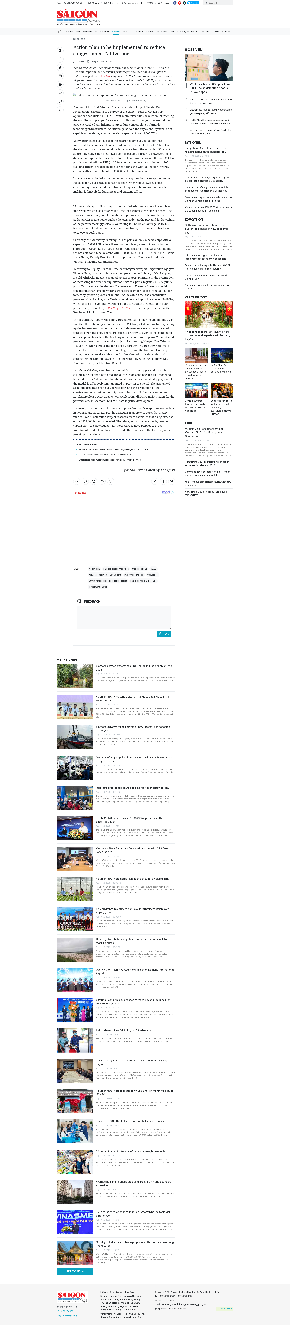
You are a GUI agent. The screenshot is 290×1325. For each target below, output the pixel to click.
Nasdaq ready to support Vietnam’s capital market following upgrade (132, 1062)
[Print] (60, 84)
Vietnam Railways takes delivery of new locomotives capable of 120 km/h (134, 728)
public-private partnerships (143, 581)
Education (138, 31)
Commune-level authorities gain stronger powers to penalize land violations (207, 473)
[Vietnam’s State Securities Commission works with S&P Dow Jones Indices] (75, 859)
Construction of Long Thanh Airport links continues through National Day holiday (207, 189)
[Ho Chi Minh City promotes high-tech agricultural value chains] (75, 889)
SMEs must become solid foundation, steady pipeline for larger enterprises (133, 1213)
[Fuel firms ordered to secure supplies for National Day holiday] (75, 798)
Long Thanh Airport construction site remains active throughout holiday (207, 150)
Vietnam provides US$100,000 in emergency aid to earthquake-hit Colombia (208, 209)
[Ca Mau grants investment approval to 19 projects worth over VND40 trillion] (75, 919)
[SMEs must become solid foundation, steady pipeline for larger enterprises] (75, 1222)
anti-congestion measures (116, 568)
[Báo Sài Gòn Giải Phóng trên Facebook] (175, 3)
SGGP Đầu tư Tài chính (132, 3)
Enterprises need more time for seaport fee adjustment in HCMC (110, 459)
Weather (226, 31)
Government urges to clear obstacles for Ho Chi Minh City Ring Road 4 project (208, 199)
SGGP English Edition (78, 17)
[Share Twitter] (60, 67)
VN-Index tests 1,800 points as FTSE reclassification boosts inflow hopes (210, 88)
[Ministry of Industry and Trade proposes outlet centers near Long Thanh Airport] (75, 1253)
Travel (216, 31)
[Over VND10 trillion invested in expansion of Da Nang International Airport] (75, 980)
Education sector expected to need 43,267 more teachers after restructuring (207, 267)
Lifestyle (205, 31)
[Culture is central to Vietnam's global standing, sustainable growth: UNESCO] (222, 390)
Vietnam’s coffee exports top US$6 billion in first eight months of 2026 (135, 667)
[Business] (60, 109)
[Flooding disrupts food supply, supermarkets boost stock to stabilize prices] (75, 950)
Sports (149, 31)
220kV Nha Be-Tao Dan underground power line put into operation (211, 101)
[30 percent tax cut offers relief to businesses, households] (75, 1162)
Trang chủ (60, 31)
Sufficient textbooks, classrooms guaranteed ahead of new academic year (206, 229)
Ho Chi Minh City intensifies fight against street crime (206, 493)
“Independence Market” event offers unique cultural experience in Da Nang (207, 335)
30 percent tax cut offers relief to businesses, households (130, 1151)
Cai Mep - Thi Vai (119, 308)
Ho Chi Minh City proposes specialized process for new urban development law (210, 121)
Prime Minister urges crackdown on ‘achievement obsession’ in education (205, 257)
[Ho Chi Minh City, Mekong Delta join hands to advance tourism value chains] (75, 707)
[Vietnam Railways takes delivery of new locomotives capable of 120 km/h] (75, 737)
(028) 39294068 (65, 1311)
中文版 (150, 3)
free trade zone (139, 568)
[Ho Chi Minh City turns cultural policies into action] (222, 355)
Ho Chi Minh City (84, 31)
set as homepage (225, 1309)
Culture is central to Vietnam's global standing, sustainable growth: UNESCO (221, 407)
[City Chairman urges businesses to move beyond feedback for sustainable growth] (75, 1010)
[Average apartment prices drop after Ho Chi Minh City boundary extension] (75, 1192)
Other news (67, 660)
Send (166, 633)
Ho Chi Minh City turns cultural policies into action (221, 368)
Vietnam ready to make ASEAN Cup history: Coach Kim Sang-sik (211, 132)
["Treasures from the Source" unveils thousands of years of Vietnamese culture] (196, 355)
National (69, 31)
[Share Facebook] (60, 59)
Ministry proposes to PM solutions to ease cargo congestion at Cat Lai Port (115, 449)
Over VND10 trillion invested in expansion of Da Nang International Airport (135, 971)
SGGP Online (93, 3)
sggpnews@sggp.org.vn (68, 1315)
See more (73, 1271)
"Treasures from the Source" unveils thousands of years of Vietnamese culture (196, 372)
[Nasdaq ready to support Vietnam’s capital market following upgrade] (75, 1071)
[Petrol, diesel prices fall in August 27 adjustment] (75, 1040)
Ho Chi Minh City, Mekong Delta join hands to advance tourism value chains (132, 698)
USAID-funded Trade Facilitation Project (108, 581)
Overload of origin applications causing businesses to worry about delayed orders (135, 759)
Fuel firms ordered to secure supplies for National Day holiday (132, 787)
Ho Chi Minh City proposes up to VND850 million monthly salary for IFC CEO (135, 1092)
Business (116, 31)
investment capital (98, 587)
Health (126, 31)
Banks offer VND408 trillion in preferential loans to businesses (133, 1121)
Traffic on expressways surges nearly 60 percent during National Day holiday (207, 179)
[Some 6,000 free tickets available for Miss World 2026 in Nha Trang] (196, 390)
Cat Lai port (152, 574)
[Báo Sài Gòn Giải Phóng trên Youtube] (179, 3)
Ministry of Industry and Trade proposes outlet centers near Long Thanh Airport (135, 1244)
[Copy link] (60, 92)
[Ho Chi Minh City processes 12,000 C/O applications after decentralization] (75, 828)
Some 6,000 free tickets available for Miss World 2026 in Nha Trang (195, 405)
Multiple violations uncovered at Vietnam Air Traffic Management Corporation (204, 432)
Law (173, 31)
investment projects (134, 574)
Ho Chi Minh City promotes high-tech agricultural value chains (132, 878)
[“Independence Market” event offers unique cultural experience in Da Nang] (209, 314)
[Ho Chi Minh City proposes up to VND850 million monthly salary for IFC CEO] (75, 1101)
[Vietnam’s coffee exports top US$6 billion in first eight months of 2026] (75, 676)
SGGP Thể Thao (111, 3)
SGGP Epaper (164, 3)
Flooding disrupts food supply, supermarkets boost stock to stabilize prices (131, 941)
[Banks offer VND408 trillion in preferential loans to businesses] (75, 1131)
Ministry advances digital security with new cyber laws (208, 483)
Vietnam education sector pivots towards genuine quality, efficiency (211, 111)
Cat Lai (106, 76)
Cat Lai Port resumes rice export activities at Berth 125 (105, 454)
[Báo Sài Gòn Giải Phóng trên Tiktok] (184, 3)
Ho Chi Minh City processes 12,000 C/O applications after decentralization (130, 819)
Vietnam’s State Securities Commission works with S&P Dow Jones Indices (132, 850)
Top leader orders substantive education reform (207, 287)
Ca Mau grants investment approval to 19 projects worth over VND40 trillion (132, 910)
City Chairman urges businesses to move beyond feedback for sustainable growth (133, 1001)
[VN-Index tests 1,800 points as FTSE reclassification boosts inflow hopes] (209, 67)
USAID (153, 568)
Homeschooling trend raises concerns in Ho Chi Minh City (208, 277)
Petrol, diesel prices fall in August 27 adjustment (124, 1030)
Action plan (94, 568)
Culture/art (162, 31)
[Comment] (60, 101)
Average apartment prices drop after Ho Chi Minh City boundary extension (133, 1183)
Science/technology (188, 31)
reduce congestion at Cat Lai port (105, 574)
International (102, 31)
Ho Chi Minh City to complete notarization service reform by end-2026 (207, 463)
